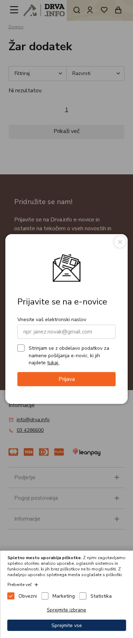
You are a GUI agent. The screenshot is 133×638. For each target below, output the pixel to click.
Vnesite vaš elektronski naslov (51, 319)
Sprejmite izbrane (66, 610)
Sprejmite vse (66, 625)
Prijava (67, 379)
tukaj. (53, 362)
